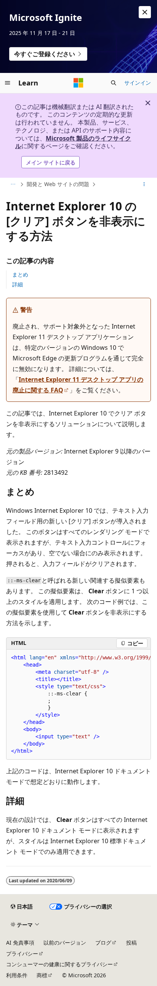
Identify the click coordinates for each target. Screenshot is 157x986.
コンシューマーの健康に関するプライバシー (59, 964)
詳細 (17, 284)
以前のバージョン (64, 942)
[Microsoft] (78, 83)
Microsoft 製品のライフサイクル (73, 142)
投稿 (131, 942)
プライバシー (22, 953)
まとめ (20, 274)
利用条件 (16, 975)
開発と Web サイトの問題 (58, 184)
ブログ (103, 942)
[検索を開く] (113, 83)
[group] (78, 704)
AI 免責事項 (20, 942)
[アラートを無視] (145, 12)
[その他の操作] (144, 185)
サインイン (137, 82)
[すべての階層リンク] (12, 185)
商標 (42, 975)
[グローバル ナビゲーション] (7, 83)
